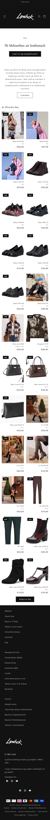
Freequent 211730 (42, 344)
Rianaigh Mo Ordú (12, 652)
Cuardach (25, 95)
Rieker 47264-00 (43, 263)
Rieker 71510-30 (43, 182)
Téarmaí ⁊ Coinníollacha (14, 725)
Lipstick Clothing (21, 805)
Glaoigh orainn (10, 704)
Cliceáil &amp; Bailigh (13, 658)
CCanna (8, 699)
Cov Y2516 (20, 506)
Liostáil (7, 673)
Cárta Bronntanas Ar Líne (15, 679)
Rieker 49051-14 (43, 222)
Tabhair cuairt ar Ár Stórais (16, 684)
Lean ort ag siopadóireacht (25, 54)
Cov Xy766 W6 (43, 465)
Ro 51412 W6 (44, 506)
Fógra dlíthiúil (42, 811)
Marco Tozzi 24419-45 (41, 587)
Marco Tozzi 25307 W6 (16, 587)
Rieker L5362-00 (18, 263)
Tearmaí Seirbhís (10, 811)
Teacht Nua (9, 616)
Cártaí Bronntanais (12, 632)
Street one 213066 (18, 344)
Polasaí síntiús (33, 815)
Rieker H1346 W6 (18, 141)
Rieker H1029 (44, 141)
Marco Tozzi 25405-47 (41, 546)
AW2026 (8, 611)
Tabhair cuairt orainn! (13, 627)
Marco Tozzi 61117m (17, 384)
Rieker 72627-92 (18, 182)
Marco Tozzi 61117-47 (41, 384)
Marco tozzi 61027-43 (17, 425)
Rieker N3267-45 (43, 303)
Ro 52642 (21, 546)
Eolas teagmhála (20, 815)
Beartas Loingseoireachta (15, 715)
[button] (4, 16)
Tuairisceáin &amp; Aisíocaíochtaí (18, 709)
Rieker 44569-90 (18, 222)
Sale (6, 642)
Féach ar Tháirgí (11, 621)
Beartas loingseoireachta (27, 811)
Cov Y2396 (44, 425)
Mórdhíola (9, 689)
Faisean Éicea (10, 663)
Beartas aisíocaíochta (19, 808)
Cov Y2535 (20, 465)
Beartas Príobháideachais (15, 720)
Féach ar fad (25, 599)
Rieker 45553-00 (18, 303)
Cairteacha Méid (11, 668)
